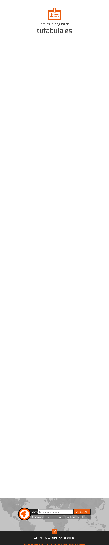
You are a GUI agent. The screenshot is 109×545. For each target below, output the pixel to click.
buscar (83, 511)
